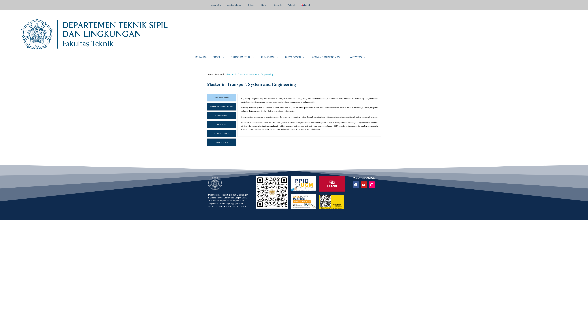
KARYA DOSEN (293, 57)
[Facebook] (356, 184)
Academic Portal (234, 5)
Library (264, 5)
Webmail (291, 5)
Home (210, 74)
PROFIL (217, 57)
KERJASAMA (267, 57)
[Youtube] (364, 184)
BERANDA (201, 57)
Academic (220, 74)
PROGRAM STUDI (241, 57)
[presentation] (221, 97)
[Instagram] (372, 184)
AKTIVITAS (356, 57)
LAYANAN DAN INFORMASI (325, 57)
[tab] (221, 97)
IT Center (251, 5)
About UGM (216, 5)
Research (277, 5)
